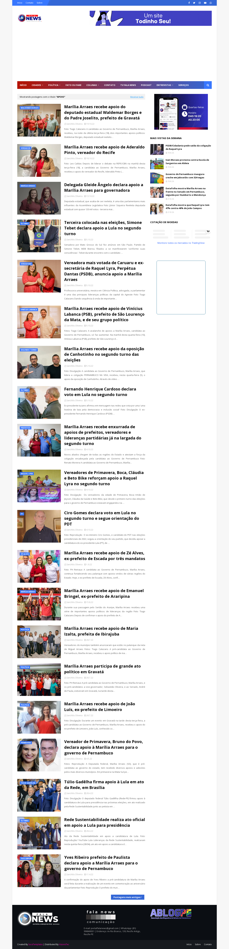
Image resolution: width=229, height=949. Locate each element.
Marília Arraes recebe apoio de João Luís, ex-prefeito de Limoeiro (99, 706)
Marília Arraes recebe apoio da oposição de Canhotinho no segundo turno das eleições (104, 354)
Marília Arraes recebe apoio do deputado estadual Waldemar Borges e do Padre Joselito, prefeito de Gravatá (103, 112)
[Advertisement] (114, 56)
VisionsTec (64, 944)
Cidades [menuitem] (36, 85)
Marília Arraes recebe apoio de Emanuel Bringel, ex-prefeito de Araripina (104, 593)
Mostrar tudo (137, 96)
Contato (29, 2)
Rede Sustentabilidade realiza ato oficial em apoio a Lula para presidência (104, 822)
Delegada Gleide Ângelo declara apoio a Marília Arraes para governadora (103, 187)
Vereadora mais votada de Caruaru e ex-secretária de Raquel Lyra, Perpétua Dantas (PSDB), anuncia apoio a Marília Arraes (104, 271)
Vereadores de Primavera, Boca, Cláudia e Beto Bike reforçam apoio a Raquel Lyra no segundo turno (104, 478)
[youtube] (205, 3)
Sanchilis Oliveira (74, 123)
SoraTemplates (35, 944)
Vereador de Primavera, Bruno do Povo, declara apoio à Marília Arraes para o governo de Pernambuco (103, 747)
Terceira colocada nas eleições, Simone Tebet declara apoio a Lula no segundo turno (103, 228)
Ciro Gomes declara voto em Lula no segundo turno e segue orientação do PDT (101, 518)
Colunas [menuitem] (91, 85)
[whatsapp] (210, 3)
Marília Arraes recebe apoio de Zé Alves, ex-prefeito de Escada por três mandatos (104, 555)
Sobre (39, 2)
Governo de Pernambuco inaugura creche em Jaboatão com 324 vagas (185, 176)
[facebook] (189, 3)
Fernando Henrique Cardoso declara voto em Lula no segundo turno (100, 391)
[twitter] (194, 3)
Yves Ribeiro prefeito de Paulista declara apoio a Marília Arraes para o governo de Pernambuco (101, 862)
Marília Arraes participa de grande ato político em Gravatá (102, 668)
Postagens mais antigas (126, 897)
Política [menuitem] (53, 85)
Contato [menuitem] (109, 85)
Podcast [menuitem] (146, 85)
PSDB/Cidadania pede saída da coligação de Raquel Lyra (188, 147)
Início (19, 2)
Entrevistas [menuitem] (164, 85)
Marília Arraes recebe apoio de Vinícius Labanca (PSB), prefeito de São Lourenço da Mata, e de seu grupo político (104, 314)
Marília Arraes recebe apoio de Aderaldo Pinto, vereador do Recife (104, 149)
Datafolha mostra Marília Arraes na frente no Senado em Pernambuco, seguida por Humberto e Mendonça (186, 191)
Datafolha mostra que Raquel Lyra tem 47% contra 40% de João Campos (187, 206)
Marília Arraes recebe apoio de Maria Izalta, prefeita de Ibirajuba (101, 631)
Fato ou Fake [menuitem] (73, 85)
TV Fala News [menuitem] (128, 85)
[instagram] (200, 3)
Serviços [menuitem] (183, 85)
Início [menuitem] (23, 85)
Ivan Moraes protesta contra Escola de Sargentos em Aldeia (187, 161)
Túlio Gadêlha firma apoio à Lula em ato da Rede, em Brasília (104, 784)
